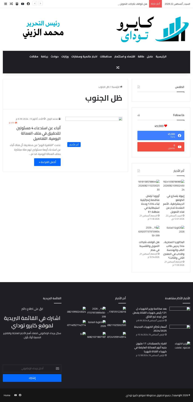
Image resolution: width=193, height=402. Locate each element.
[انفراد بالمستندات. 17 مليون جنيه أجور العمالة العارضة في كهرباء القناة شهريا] (179, 349)
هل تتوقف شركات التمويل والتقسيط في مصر (123, 4)
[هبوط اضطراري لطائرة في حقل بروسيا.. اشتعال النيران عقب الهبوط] (96, 337)
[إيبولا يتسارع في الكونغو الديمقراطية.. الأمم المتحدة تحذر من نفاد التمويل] (173, 186)
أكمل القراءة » (47, 162)
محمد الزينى (52, 119)
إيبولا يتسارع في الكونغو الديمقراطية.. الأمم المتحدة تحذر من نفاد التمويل (173, 203)
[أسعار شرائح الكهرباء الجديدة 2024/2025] (179, 332)
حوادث (55, 56)
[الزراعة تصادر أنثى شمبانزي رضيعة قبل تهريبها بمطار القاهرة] (76, 337)
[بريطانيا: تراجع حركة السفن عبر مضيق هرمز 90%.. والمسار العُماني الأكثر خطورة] (76, 325)
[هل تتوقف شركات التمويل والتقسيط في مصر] (148, 232)
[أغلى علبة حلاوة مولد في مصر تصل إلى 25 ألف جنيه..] (116, 312)
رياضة (44, 56)
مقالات (33, 56)
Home (7, 395)
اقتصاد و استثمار (124, 56)
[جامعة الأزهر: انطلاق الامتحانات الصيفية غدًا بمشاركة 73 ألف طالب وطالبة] (116, 337)
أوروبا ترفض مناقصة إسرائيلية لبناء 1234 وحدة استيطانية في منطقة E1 (149, 203)
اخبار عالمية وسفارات (84, 56)
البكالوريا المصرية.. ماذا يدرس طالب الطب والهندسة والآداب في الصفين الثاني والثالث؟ (173, 250)
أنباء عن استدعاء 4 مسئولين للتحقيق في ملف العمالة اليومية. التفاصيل (38, 133)
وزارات (65, 56)
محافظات (106, 56)
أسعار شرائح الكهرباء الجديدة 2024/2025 (150, 328)
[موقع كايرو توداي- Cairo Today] (96, 29)
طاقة (141, 56)
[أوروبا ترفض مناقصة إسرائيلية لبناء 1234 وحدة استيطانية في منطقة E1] (148, 186)
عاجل (150, 56)
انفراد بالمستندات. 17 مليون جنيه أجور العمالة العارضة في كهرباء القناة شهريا (150, 347)
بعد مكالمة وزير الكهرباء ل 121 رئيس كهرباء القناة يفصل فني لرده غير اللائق (150, 312)
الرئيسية (161, 56)
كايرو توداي (132, 395)
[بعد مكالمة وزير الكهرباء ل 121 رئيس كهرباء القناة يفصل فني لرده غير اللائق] (179, 314)
